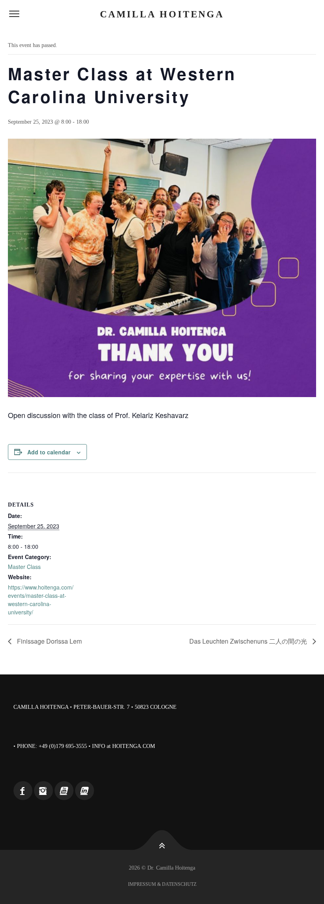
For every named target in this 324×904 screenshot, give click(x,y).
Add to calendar (48, 452)
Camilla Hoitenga (162, 14)
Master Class (24, 567)
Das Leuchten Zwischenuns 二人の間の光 (249, 641)
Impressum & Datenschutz (162, 884)
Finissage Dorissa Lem (48, 641)
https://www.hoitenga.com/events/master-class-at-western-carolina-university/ (40, 599)
